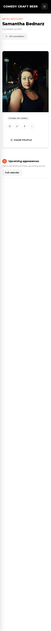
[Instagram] (10, 126)
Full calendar (12, 172)
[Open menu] (44, 6)
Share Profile (23, 140)
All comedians (16, 36)
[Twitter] (17, 126)
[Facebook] (24, 126)
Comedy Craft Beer (20, 6)
